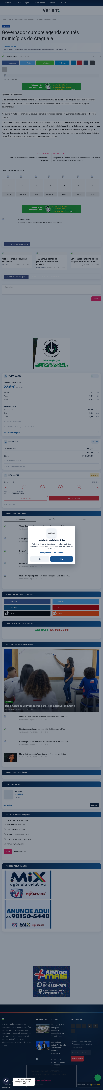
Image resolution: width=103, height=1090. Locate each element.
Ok (61, 559)
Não (39, 559)
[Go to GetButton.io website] (6, 1087)
